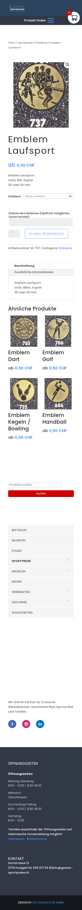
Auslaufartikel (22, 613)
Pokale (17, 551)
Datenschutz (38, 839)
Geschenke (19, 602)
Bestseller (19, 530)
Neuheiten (18, 540)
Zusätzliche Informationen (33, 272)
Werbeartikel (21, 592)
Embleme (41, 43)
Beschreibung (24, 266)
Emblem (14, 196)
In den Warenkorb (46, 233)
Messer (17, 582)
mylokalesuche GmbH (48, 902)
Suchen (41, 493)
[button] (67, 64)
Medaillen (18, 571)
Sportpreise (25, 43)
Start (11, 43)
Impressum (16, 839)
